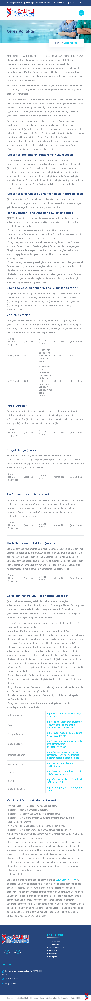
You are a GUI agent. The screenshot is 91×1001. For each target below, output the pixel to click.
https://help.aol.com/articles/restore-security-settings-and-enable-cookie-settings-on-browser (64, 724)
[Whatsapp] (20, 952)
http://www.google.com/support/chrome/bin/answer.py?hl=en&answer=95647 (64, 744)
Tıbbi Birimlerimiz (54, 941)
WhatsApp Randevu (55, 948)
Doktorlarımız (53, 944)
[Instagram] (9, 952)
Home (58, 43)
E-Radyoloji (52, 957)
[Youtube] (15, 952)
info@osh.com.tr (16, 3)
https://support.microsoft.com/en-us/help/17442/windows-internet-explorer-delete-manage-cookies (63, 755)
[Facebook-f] (4, 952)
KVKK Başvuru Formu (65, 879)
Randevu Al (52, 951)
